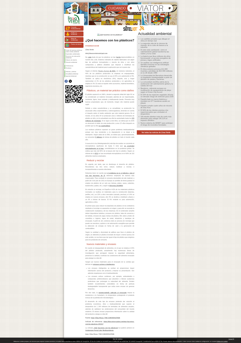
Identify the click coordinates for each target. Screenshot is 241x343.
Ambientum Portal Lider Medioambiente (99, 330)
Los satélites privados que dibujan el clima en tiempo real (155, 40)
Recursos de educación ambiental (73, 56)
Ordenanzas (69, 66)
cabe (90, 57)
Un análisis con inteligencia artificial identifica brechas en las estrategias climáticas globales (155, 64)
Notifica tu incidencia (74, 33)
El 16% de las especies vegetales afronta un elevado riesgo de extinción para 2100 (157, 96)
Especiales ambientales (73, 54)
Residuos (68, 68)
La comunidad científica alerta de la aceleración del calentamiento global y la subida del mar (157, 84)
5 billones (98, 137)
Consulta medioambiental (75, 27)
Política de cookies (222, 341)
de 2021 (107, 71)
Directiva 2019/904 (116, 186)
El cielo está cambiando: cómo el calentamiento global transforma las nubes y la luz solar (155, 52)
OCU (96, 153)
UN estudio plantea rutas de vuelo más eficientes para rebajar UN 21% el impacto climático (156, 118)
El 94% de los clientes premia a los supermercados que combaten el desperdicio (154, 112)
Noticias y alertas (71, 71)
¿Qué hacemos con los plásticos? (106, 328)
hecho (118, 57)
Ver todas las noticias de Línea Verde (156, 132)
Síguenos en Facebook (66, 81)
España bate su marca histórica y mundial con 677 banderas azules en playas (155, 101)
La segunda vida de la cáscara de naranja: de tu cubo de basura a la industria (154, 45)
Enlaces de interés (71, 60)
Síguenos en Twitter (70, 81)
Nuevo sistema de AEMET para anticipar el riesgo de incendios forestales (157, 124)
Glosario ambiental (71, 62)
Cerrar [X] (231, 339)
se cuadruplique (104, 126)
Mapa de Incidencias (74, 39)
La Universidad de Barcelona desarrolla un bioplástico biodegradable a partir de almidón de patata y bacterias (156, 77)
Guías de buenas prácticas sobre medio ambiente (74, 50)
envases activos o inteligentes (104, 264)
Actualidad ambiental (72, 74)
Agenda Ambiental (71, 76)
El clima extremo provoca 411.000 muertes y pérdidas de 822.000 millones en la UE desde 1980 (156, 71)
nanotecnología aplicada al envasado (112, 293)
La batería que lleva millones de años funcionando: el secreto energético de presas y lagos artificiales (156, 58)
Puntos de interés (76, 44)
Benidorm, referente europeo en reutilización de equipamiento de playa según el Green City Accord (156, 90)
